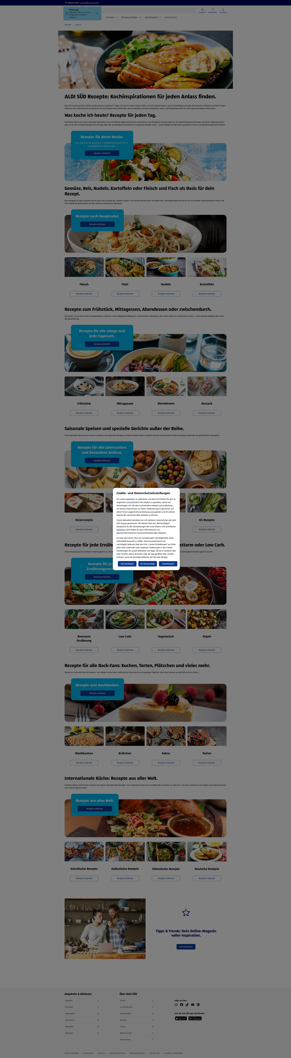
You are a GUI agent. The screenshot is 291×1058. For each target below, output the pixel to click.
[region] (146, 529)
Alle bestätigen (127, 563)
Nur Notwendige (147, 563)
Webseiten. (121, 529)
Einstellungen (168, 563)
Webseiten (130, 499)
